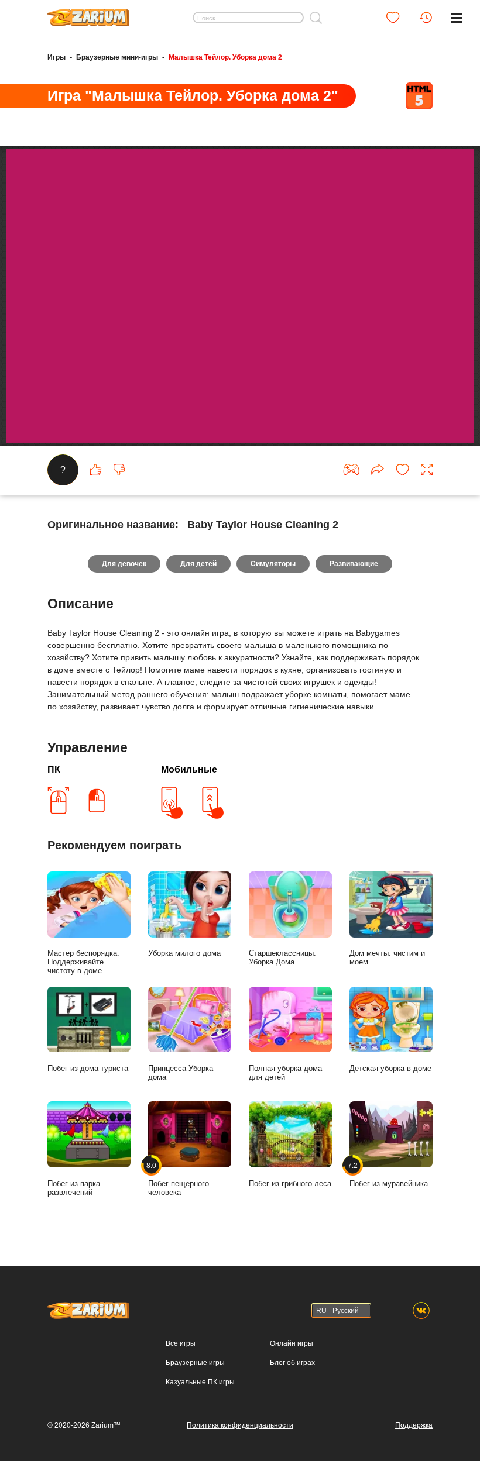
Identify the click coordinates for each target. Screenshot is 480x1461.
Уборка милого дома (184, 953)
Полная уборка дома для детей (285, 1072)
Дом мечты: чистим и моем (387, 957)
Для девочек (124, 564)
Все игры (181, 1343)
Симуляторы (273, 564)
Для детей (198, 564)
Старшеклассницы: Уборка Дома (282, 957)
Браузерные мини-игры (117, 57)
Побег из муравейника (388, 1175)
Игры (56, 57)
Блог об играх (292, 1363)
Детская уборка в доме (390, 1068)
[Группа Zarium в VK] (421, 1310)
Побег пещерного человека (178, 1179)
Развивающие (354, 564)
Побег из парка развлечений (73, 1188)
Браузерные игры (195, 1363)
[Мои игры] (392, 17)
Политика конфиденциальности (240, 1425)
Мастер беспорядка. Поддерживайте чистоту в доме (83, 962)
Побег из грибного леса (290, 1183)
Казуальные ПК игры (200, 1382)
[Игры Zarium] (88, 13)
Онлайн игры (291, 1343)
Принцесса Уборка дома (180, 1072)
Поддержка (414, 1425)
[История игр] (425, 17)
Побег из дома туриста (87, 1068)
